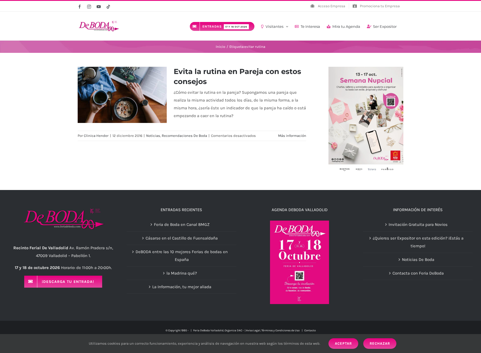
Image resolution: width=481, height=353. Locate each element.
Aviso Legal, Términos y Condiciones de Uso (273, 330)
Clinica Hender (96, 136)
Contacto (310, 330)
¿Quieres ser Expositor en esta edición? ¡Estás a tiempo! (418, 242)
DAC (239, 330)
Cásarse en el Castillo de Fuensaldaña (182, 238)
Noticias (153, 136)
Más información (292, 136)
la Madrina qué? (181, 273)
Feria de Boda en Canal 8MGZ (182, 224)
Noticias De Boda (418, 259)
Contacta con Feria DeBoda (418, 273)
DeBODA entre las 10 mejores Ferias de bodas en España (182, 255)
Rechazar (380, 343)
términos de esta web (302, 343)
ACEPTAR (343, 343)
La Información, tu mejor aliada (181, 286)
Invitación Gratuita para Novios (418, 224)
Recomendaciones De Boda (184, 136)
